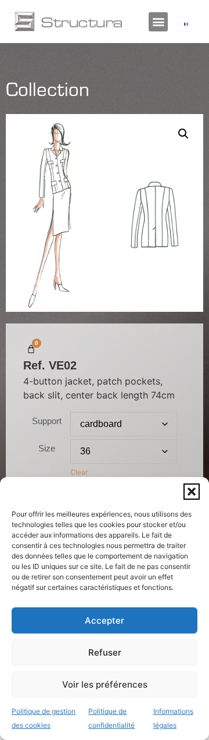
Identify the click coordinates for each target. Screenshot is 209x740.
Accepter (104, 620)
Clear (79, 472)
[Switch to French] (186, 23)
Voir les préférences (104, 684)
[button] (191, 491)
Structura (81, 21)
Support (47, 421)
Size (46, 448)
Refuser (104, 652)
